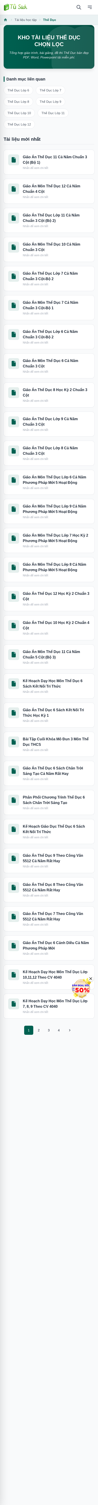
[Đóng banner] (90, 978)
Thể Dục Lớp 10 (19, 113)
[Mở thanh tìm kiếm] (78, 7)
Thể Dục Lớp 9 (50, 101)
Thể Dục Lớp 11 (53, 113)
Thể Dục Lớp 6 (18, 90)
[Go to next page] (69, 1030)
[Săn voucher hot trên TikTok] (81, 988)
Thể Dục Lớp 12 (19, 124)
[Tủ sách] (6, 20)
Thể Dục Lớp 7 (50, 90)
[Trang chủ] (15, 7)
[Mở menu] (89, 7)
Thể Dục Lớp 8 (18, 101)
